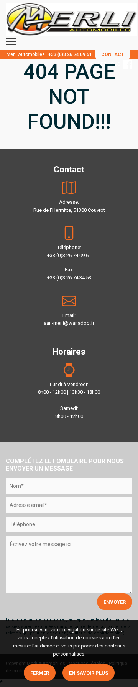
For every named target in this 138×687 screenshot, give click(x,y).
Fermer (39, 673)
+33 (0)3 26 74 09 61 (70, 54)
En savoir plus (88, 673)
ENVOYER (115, 602)
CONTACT (112, 54)
